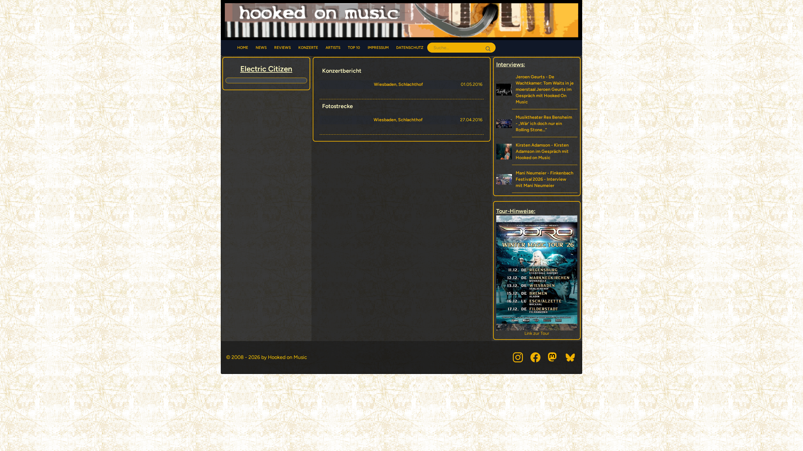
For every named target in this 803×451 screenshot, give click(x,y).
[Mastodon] (553, 357)
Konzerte (308, 47)
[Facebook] (535, 357)
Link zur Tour (536, 333)
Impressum (378, 47)
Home (242, 47)
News (261, 47)
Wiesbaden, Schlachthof (398, 84)
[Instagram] (518, 357)
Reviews (282, 47)
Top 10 (354, 47)
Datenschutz (409, 47)
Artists (333, 47)
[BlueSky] (570, 357)
